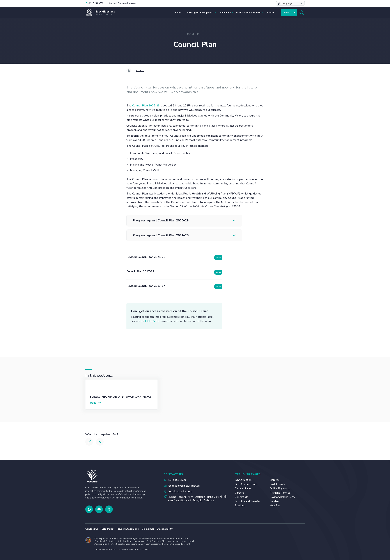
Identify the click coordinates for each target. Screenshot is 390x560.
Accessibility (164, 529)
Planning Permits (280, 493)
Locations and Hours (180, 491)
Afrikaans (209, 500)
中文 (190, 497)
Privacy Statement (128, 529)
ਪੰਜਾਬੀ (223, 497)
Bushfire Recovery (246, 484)
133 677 (150, 321)
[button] (290, 3)
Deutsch (200, 497)
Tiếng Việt (212, 497)
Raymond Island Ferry (282, 497)
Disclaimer (148, 529)
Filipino (172, 497)
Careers (239, 493)
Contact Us (289, 12)
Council (140, 70)
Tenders (274, 501)
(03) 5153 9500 (177, 480)
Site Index (107, 529)
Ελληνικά (185, 500)
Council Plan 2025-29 (146, 105)
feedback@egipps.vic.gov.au (184, 486)
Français (197, 500)
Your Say (275, 505)
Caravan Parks (243, 488)
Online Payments (280, 488)
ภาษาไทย (173, 500)
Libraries (275, 480)
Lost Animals (277, 484)
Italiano (182, 497)
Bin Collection (243, 480)
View (218, 257)
